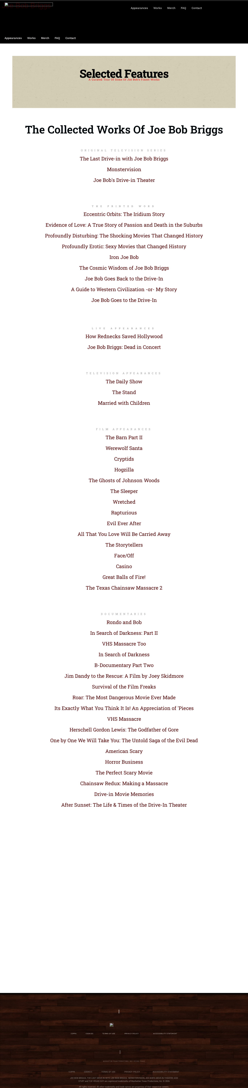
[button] (228, 8)
